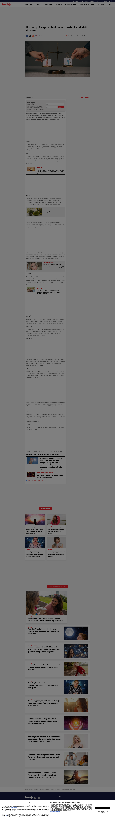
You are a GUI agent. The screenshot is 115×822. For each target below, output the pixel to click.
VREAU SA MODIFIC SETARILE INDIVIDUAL (102, 812)
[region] (57, 811)
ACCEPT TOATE (102, 808)
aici (6, 815)
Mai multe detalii (14, 807)
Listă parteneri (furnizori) (55, 811)
